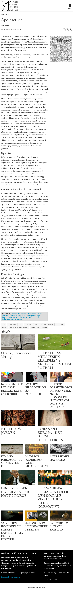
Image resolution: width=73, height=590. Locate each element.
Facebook (5, 577)
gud (3, 324)
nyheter (38, 324)
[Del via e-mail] (70, 29)
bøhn (33, 327)
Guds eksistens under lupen (24, 314)
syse (20, 324)
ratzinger (29, 324)
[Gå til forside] (34, 6)
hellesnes (60, 324)
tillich (5, 327)
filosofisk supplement (19, 327)
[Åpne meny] (70, 5)
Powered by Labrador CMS (36, 587)
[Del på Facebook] (64, 29)
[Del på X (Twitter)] (67, 29)
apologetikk (42, 327)
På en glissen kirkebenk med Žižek (22, 315)
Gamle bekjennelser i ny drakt (21, 318)
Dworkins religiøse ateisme (20, 317)
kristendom (49, 324)
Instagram (15, 577)
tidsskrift (12, 324)
